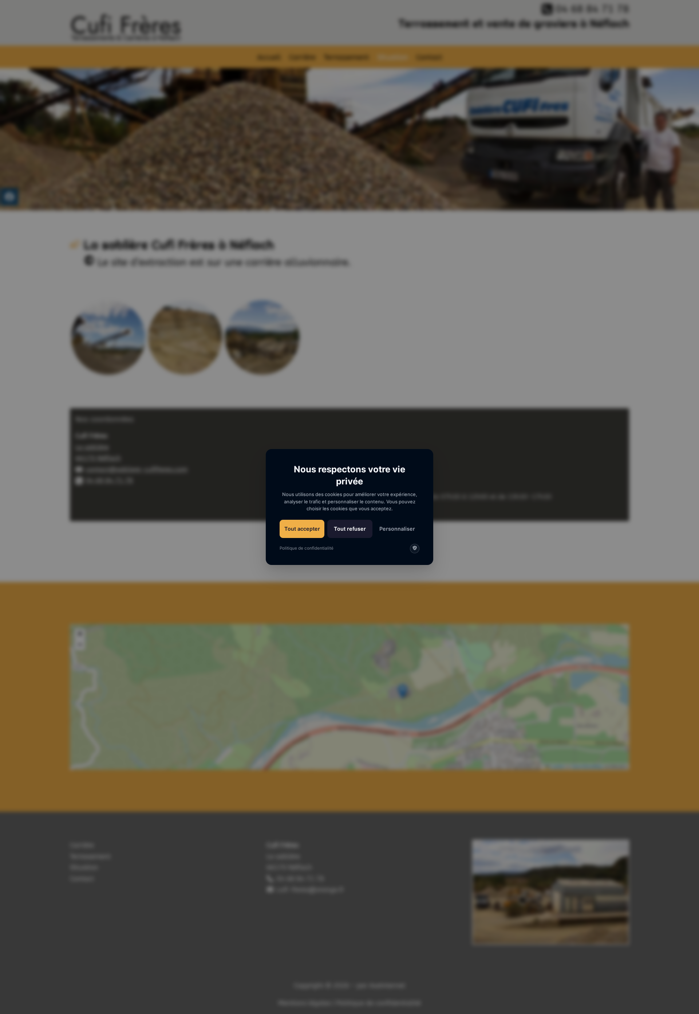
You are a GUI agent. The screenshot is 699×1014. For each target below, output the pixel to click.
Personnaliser (397, 529)
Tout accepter (302, 529)
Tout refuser (350, 529)
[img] (414, 548)
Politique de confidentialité (306, 548)
